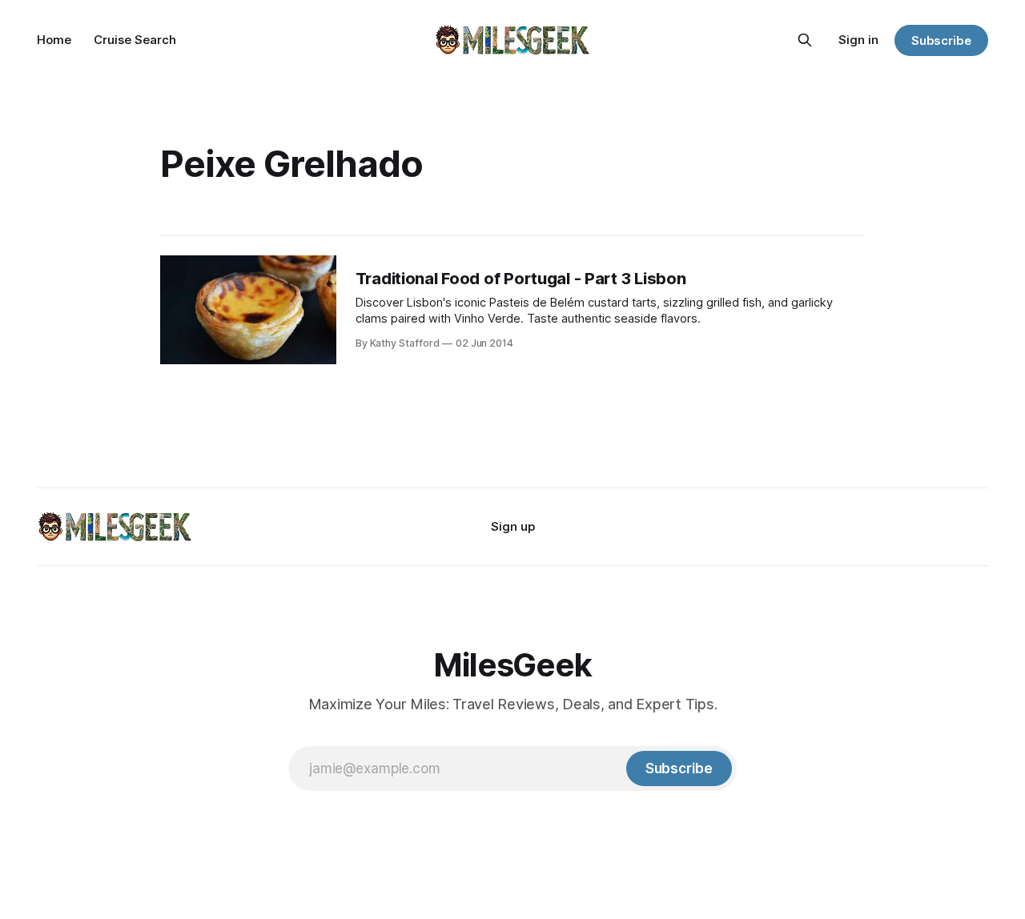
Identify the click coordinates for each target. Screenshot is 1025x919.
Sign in (858, 39)
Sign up (513, 526)
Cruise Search (135, 39)
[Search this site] (805, 40)
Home (54, 39)
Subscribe (941, 40)
